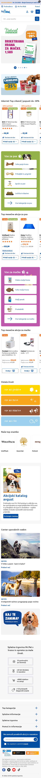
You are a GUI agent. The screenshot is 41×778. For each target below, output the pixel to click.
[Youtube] (14, 769)
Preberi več (5, 567)
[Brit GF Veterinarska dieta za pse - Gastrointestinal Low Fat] (10, 113)
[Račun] (27, 11)
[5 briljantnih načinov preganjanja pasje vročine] (20, 584)
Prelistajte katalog (11, 516)
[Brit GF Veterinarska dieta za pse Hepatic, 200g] (29, 113)
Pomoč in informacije (12, 726)
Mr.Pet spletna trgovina (15, 776)
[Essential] (24, 442)
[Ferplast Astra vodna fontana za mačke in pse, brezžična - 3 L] (10, 342)
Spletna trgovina (10, 720)
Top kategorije (9, 708)
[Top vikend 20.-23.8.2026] (20, 84)
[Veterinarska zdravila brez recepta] (6, 753)
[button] (37, 11)
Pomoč (37, 6)
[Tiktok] (19, 769)
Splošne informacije (11, 714)
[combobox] (19, 19)
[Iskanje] (37, 19)
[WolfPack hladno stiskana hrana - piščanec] (10, 227)
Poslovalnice (8, 6)
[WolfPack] (8, 442)
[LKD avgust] (20, 44)
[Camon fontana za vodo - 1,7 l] (29, 342)
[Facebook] (3, 769)
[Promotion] (20, 622)
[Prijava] (35, 739)
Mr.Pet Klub (22, 6)
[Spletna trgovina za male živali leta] (18, 753)
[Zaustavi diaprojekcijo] (15, 67)
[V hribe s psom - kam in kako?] (20, 546)
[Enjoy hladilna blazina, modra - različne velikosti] (29, 227)
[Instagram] (8, 769)
